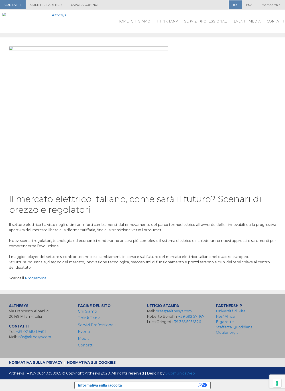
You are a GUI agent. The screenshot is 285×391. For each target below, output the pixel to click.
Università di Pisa (230, 311)
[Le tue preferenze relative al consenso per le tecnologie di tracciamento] (277, 383)
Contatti (12, 4)
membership (271, 5)
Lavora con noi (84, 4)
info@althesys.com (34, 337)
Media (255, 21)
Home (123, 21)
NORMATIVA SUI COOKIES (91, 362)
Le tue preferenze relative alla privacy (162, 385)
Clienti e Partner (46, 4)
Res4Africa (226, 316)
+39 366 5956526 (186, 322)
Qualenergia (227, 332)
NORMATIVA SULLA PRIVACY (36, 362)
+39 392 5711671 (192, 316)
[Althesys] (35, 21)
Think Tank (167, 21)
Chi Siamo (140, 21)
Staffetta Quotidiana (234, 327)
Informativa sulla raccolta (100, 385)
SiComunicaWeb (180, 373)
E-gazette (225, 322)
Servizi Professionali (206, 21)
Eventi (240, 21)
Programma (36, 278)
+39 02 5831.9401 (31, 332)
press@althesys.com (174, 311)
